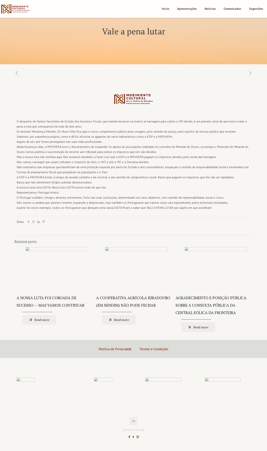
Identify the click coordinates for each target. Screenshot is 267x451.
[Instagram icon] (137, 437)
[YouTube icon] (133, 437)
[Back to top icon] (133, 421)
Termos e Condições (153, 349)
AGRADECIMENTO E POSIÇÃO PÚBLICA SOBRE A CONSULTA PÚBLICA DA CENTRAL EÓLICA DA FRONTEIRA (211, 305)
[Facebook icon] (129, 437)
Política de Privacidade (115, 349)
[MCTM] (15, 9)
